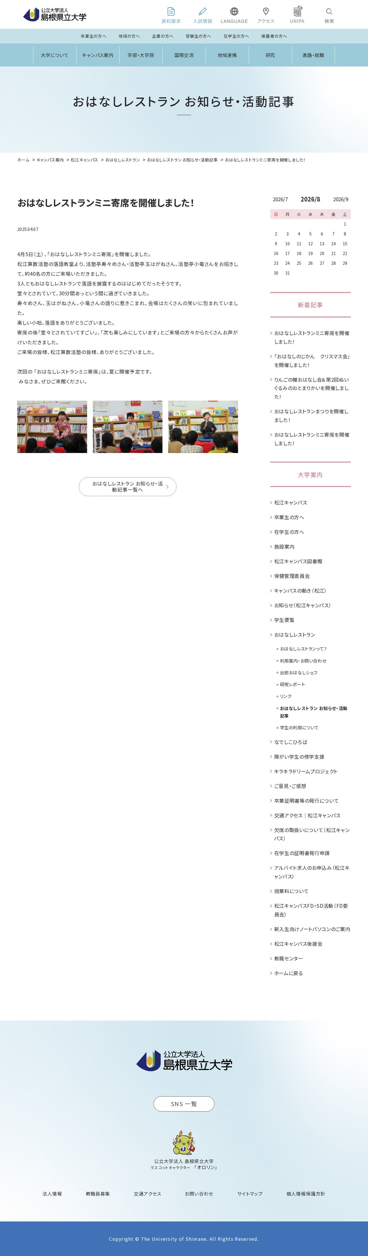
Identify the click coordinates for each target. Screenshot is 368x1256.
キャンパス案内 (98, 55)
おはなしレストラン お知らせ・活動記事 (314, 712)
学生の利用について (299, 727)
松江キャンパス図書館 (298, 561)
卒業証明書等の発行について (306, 800)
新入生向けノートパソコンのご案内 (312, 929)
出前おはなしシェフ (299, 672)
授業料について (291, 891)
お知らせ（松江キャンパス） (303, 605)
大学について (55, 55)
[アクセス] (266, 14)
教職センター (288, 958)
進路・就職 (313, 55)
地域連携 (227, 55)
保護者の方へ (274, 36)
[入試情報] (202, 14)
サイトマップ (250, 1193)
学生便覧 (284, 619)
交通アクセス (147, 1193)
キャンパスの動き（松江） (300, 590)
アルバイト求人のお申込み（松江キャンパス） (312, 872)
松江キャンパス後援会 (298, 943)
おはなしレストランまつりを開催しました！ (311, 415)
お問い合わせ (199, 1193)
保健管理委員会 (292, 575)
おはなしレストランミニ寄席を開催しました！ (312, 337)
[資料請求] (171, 14)
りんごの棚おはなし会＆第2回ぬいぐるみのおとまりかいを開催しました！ (311, 388)
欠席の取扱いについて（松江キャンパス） (312, 834)
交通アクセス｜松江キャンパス (307, 815)
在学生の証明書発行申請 (302, 853)
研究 (270, 55)
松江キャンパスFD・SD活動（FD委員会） (311, 910)
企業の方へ (163, 36)
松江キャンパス (290, 502)
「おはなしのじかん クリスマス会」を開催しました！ (312, 360)
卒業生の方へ (94, 36)
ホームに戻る (288, 973)
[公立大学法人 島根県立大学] (54, 14)
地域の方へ (129, 36)
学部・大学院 (141, 55)
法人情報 (52, 1193)
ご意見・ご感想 (290, 785)
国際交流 (184, 55)
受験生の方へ (199, 36)
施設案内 (284, 546)
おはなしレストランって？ (303, 649)
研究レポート (292, 684)
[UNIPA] (297, 14)
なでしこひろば (290, 741)
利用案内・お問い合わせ (303, 661)
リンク (286, 696)
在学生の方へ (237, 36)
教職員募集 (98, 1193)
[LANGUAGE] (234, 14)
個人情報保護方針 (305, 1193)
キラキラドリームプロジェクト (306, 771)
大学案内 (310, 474)
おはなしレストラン (294, 634)
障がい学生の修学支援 (299, 756)
